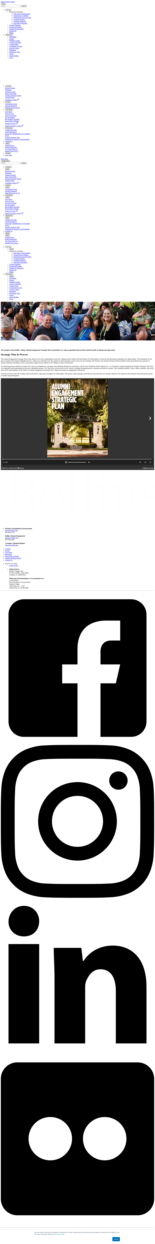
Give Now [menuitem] (8, 155)
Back (7, 169)
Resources (8, 554)
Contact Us (9, 560)
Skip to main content (8, 2)
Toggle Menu (5, 161)
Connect (8, 549)
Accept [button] (116, 1239)
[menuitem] (8, 86)
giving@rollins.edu (11, 530)
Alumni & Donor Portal (13, 558)
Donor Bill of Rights (12, 556)
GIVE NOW (13, 565)
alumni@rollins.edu (11, 538)
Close (3, 4)
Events (7, 551)
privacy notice (60, 1234)
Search (24, 6)
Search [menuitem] (8, 153)
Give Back (8, 552)
